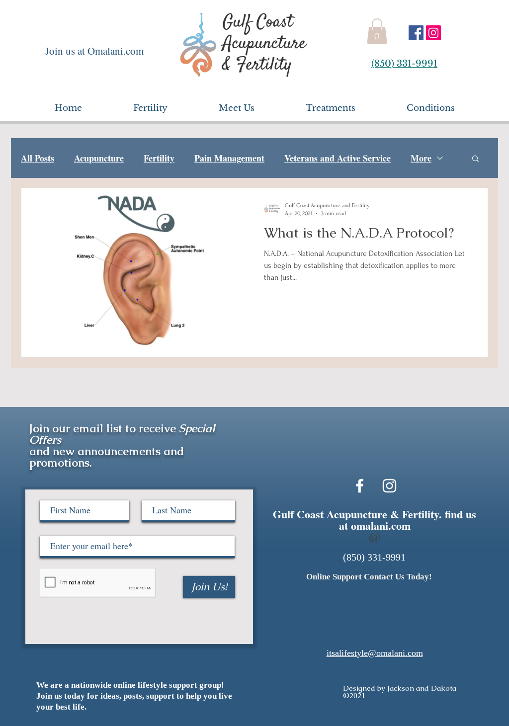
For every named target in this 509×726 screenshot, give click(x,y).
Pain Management (229, 158)
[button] (377, 31)
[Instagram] (433, 32)
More (421, 158)
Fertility (159, 158)
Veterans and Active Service (337, 158)
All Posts (37, 158)
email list (97, 428)
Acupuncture (99, 158)
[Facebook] (416, 32)
